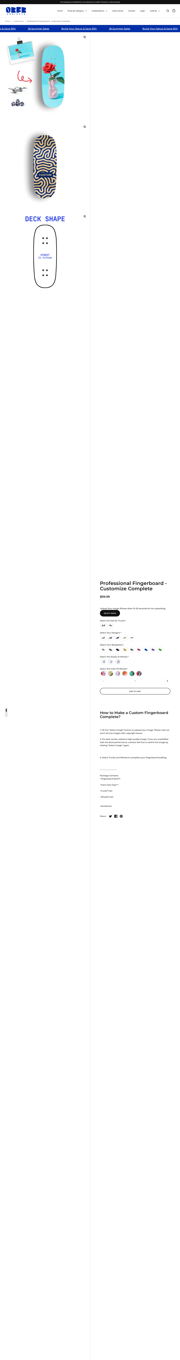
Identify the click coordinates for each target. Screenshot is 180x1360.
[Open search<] (168, 10)
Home (7, 21)
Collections (19, 21)
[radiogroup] (135, 625)
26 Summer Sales (79, 28)
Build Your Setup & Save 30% (38, 28)
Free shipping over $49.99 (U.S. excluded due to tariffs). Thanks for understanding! (90, 2)
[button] (135, 608)
